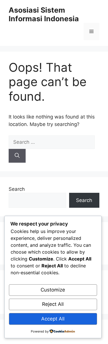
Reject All (53, 304)
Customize (53, 290)
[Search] (17, 156)
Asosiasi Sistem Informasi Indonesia (44, 14)
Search (17, 189)
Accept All (53, 319)
